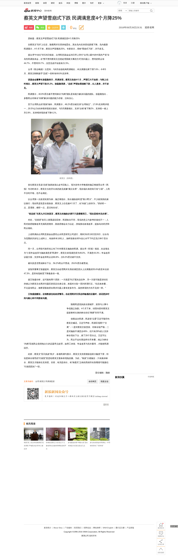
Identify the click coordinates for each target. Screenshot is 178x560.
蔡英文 (42, 381)
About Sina (57, 528)
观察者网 (149, 27)
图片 (84, 3)
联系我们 (77, 528)
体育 (45, 3)
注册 (133, 3)
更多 (100, 3)
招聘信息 (87, 528)
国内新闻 (48, 11)
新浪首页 (27, 3)
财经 (53, 3)
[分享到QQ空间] (53, 27)
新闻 (37, 3)
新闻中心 (33, 10)
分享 (63, 27)
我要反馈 (104, 381)
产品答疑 (130, 528)
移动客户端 (144, 3)
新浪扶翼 (119, 377)
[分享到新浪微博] (29, 27)
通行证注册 (120, 528)
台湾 (37, 381)
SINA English (108, 528)
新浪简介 (47, 528)
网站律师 (96, 528)
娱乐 (60, 3)
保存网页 (92, 381)
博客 (76, 3)
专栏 (92, 3)
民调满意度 (50, 381)
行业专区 (151, 377)
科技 (68, 3)
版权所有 (93, 536)
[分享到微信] (40, 27)
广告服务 (68, 528)
